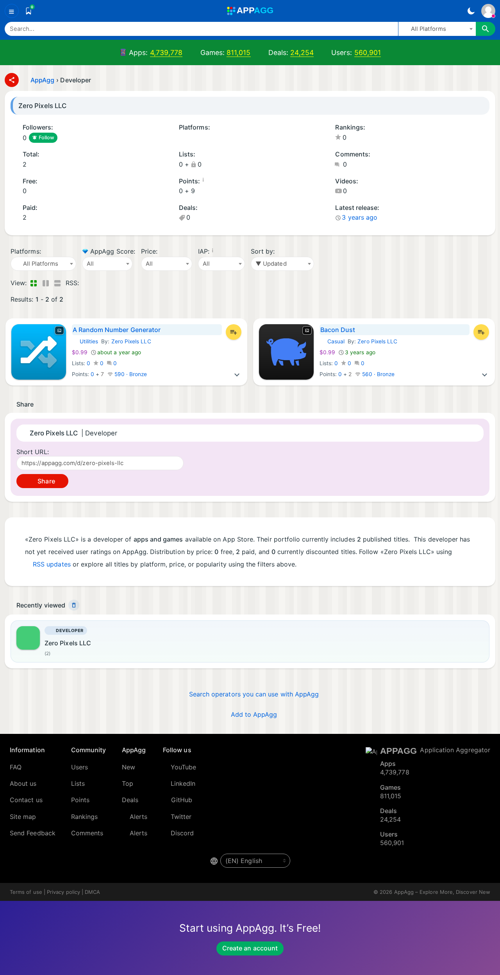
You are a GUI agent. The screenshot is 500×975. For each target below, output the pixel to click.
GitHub (181, 800)
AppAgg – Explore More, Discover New (442, 892)
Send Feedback (32, 833)
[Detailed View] (45, 283)
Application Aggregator (455, 750)
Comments (87, 833)
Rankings (84, 816)
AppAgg (42, 80)
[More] (237, 374)
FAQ (15, 767)
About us (23, 783)
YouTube (183, 767)
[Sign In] (488, 11)
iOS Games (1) (192, 138)
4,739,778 (166, 52)
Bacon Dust (337, 330)
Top (127, 783)
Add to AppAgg (254, 714)
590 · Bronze (130, 374)
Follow (46, 137)
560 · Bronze (378, 374)
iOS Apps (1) (181, 138)
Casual (332, 341)
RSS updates (52, 564)
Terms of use (26, 892)
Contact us (26, 800)
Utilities (85, 341)
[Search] (485, 29)
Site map (23, 816)
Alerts (138, 816)
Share (45, 481)
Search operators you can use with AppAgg (254, 694)
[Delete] (73, 605)
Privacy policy (63, 892)
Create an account (250, 948)
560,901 (367, 52)
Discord (182, 833)
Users (79, 767)
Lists (78, 783)
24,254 (301, 52)
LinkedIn (183, 783)
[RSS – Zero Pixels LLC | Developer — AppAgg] (86, 283)
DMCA (92, 892)
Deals (130, 800)
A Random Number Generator (117, 330)
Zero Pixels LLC (131, 341)
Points (80, 800)
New (128, 767)
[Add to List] (233, 332)
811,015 (239, 52)
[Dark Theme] (471, 11)
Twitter (181, 816)
